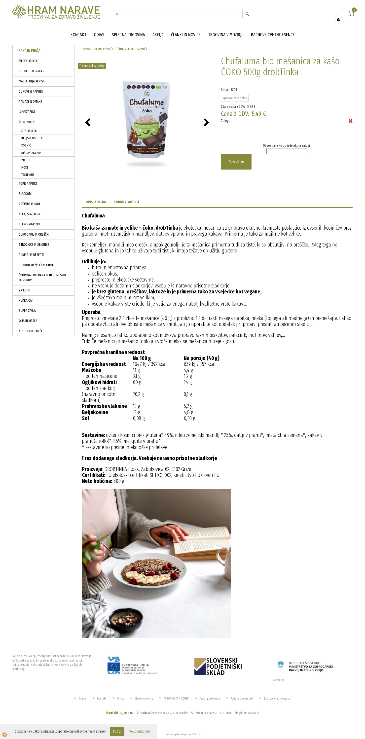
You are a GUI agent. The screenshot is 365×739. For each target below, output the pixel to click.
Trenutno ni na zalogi (92, 66)
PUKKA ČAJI (26, 300)
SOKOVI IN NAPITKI (31, 91)
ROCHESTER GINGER (31, 71)
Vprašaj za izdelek (234, 98)
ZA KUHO (24, 290)
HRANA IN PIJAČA (103, 49)
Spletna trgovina (128, 34)
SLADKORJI (25, 194)
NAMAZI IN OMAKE (30, 102)
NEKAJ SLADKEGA (29, 214)
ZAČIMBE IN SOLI (29, 204)
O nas (99, 34)
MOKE (24, 167)
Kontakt (78, 34)
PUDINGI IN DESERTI (31, 255)
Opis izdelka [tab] (96, 202)
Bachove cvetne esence (273, 34)
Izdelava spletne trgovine (177, 734)
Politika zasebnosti (242, 698)
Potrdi (117, 731)
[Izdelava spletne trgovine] (196, 734)
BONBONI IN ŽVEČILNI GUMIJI (36, 265)
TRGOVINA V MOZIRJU (226, 34)
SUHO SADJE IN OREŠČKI (34, 234)
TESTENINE (27, 174)
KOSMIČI (26, 145)
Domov (86, 49)
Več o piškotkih (139, 731)
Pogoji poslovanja (209, 698)
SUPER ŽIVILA (27, 311)
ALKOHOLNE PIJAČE (31, 331)
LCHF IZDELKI (27, 112)
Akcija (158, 34)
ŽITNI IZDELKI (27, 122)
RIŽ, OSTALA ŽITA (31, 153)
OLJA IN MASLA (28, 321)
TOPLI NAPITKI (28, 183)
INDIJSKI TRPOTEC (32, 138)
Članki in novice (186, 34)
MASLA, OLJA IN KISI (31, 81)
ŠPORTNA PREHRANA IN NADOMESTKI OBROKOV (42, 277)
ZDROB (25, 160)
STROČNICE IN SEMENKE (34, 245)
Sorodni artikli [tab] (126, 202)
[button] (207, 123)
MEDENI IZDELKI (28, 61)
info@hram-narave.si (246, 713)
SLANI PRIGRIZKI (29, 224)
